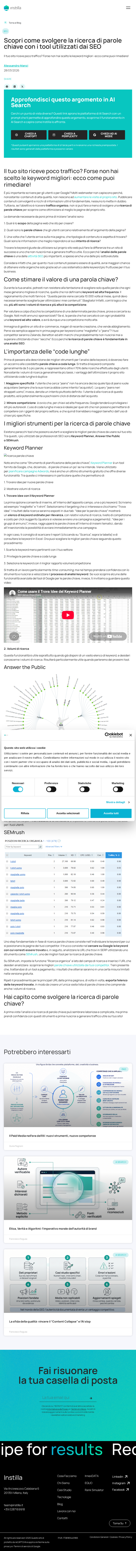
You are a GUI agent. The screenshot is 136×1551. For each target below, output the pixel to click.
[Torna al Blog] (5, 22)
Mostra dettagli (115, 802)
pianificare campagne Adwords (29, 471)
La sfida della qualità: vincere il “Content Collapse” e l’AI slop (50, 1321)
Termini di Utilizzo (78, 1409)
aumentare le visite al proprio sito (95, 197)
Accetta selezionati (68, 813)
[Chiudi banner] (130, 735)
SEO (6, 31)
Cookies (114, 1537)
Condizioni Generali (99, 1537)
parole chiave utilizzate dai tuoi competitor (81, 965)
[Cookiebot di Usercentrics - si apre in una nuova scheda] (107, 735)
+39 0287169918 (14, 1509)
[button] (128, 8)
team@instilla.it (13, 1505)
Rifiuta (25, 813)
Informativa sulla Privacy (58, 1409)
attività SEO (35, 256)
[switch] (51, 789)
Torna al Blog (15, 22)
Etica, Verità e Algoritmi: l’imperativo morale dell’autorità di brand (53, 1229)
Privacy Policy (125, 1537)
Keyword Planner (101, 463)
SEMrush (32, 954)
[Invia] (91, 1398)
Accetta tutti (111, 813)
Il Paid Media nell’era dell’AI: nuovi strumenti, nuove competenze (52, 1136)
